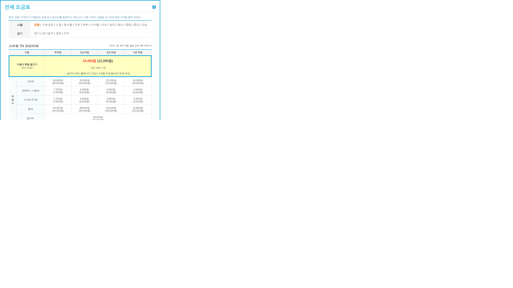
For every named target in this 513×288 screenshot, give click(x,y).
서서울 (95, 24)
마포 (77, 24)
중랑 (128, 24)
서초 (104, 24)
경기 (37, 33)
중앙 (136, 24)
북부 (85, 24)
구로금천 (47, 24)
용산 (120, 24)
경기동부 (47, 33)
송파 (112, 24)
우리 (66, 33)
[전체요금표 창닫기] (154, 7)
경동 (58, 33)
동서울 (68, 24)
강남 (144, 24)
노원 (58, 24)
